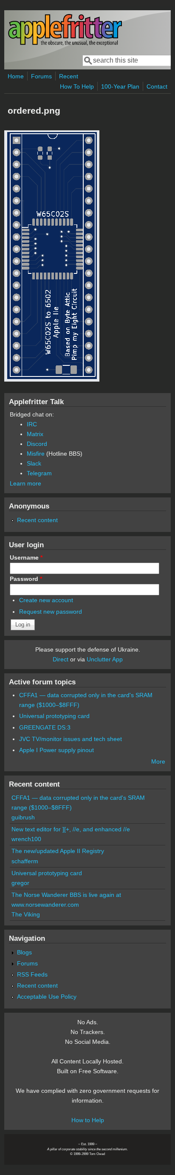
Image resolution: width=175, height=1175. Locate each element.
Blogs (24, 952)
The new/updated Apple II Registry (57, 850)
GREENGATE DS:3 (45, 727)
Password (26, 578)
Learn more (25, 483)
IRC (32, 424)
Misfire (36, 453)
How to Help (87, 1120)
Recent (68, 76)
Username (26, 557)
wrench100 (26, 839)
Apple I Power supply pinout (56, 750)
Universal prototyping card (54, 715)
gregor (20, 882)
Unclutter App (105, 659)
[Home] (65, 44)
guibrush (23, 817)
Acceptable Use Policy (46, 996)
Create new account (46, 600)
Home (16, 76)
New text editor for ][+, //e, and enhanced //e (70, 829)
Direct (60, 659)
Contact (157, 86)
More (158, 761)
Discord (37, 443)
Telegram (39, 473)
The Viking (25, 914)
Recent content (37, 520)
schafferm (24, 861)
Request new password (50, 611)
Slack (34, 463)
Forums (41, 76)
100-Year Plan (120, 86)
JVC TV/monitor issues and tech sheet (70, 738)
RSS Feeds (32, 974)
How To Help (77, 86)
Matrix (35, 434)
